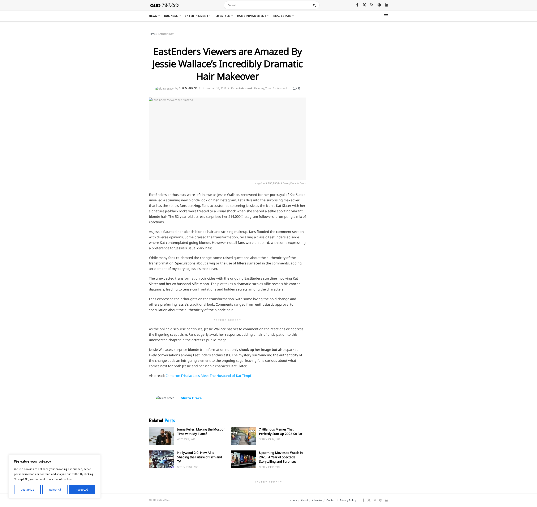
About (304, 500)
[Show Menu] (386, 15)
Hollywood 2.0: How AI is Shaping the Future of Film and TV (199, 456)
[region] (54, 476)
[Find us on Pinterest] (379, 5)
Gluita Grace (188, 88)
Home (152, 33)
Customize (27, 489)
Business (171, 16)
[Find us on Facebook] (357, 5)
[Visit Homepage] (165, 5)
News (153, 16)
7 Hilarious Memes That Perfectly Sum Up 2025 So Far (280, 431)
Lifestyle (222, 16)
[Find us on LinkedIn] (386, 5)
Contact (331, 500)
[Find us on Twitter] (364, 5)
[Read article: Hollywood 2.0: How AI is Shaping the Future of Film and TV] (161, 459)
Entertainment (196, 16)
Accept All (82, 489)
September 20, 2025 (187, 467)
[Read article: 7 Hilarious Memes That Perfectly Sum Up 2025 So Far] (243, 436)
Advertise (317, 500)
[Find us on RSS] (371, 5)
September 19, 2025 (269, 467)
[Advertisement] (352, 63)
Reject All (55, 489)
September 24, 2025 (269, 439)
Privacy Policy (348, 500)
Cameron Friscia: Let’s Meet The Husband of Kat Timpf (208, 375)
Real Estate (282, 16)
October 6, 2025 (186, 439)
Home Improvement (251, 16)
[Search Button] (315, 5)
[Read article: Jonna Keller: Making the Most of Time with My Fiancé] (161, 436)
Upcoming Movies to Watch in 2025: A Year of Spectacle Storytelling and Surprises (281, 456)
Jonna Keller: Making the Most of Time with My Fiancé (200, 431)
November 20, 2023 (214, 88)
